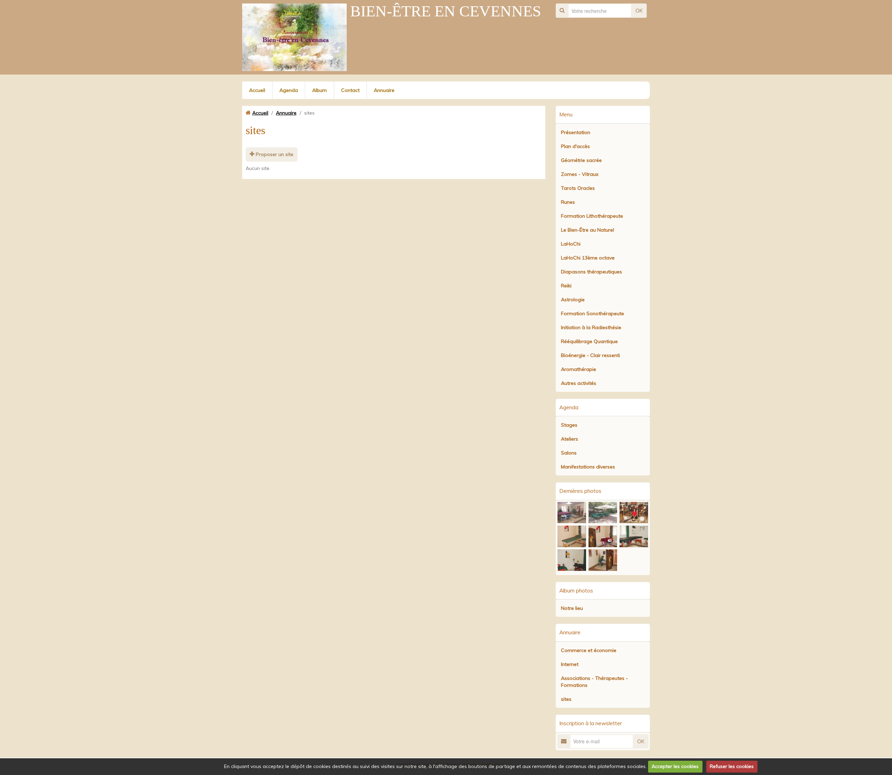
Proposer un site (273, 154)
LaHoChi (570, 244)
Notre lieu (572, 608)
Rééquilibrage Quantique (589, 341)
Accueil (257, 90)
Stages (569, 425)
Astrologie (573, 299)
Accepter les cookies (675, 766)
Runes (568, 202)
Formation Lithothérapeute (592, 216)
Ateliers (569, 439)
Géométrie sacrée (581, 160)
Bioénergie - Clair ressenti (590, 355)
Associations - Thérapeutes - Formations (594, 681)
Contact (350, 90)
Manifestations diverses (588, 467)
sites (566, 699)
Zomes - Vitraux (579, 174)
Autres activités (578, 383)
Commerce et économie (588, 650)
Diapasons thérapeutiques (591, 272)
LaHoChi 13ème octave (588, 258)
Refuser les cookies (732, 766)
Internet (569, 664)
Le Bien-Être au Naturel (587, 230)
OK (639, 10)
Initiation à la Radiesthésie (591, 327)
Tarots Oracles (578, 188)
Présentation (575, 132)
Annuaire (384, 90)
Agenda (288, 90)
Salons (569, 453)
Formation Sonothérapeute (592, 313)
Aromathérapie (578, 369)
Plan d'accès (575, 146)
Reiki (566, 285)
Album (319, 90)
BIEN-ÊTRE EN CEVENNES (445, 11)
